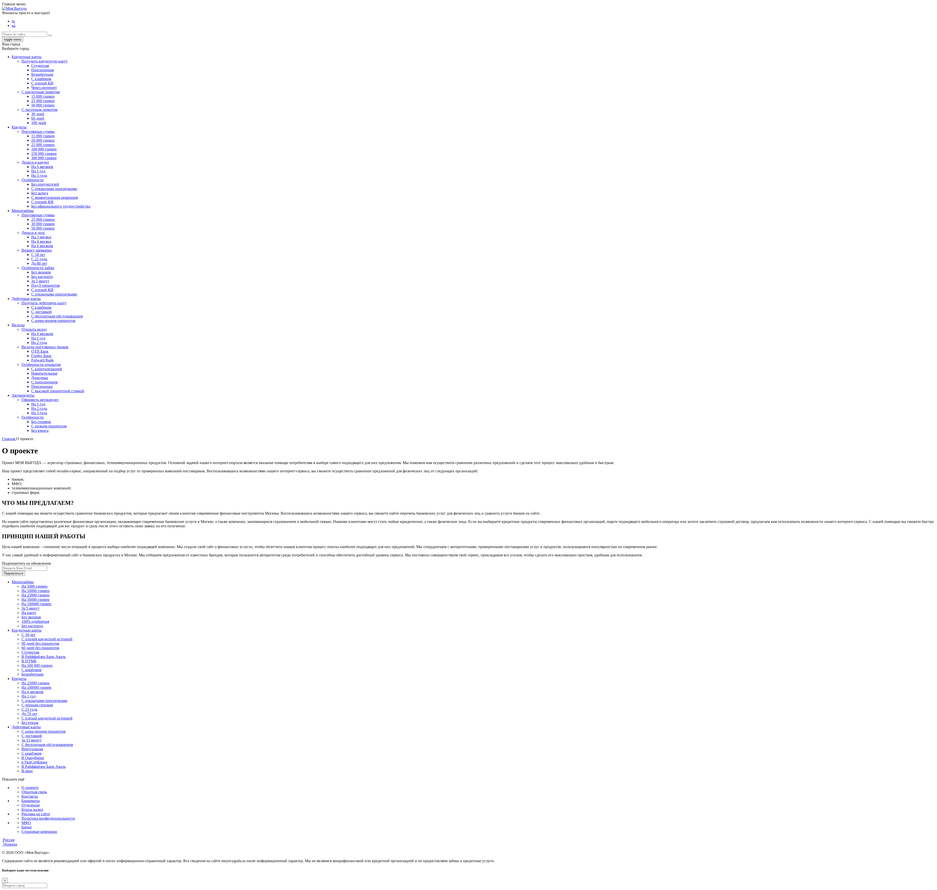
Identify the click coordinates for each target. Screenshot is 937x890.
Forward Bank (42, 360)
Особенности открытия (41, 364)
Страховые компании (39, 831)
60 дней (37, 118)
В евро (27, 771)
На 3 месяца (41, 237)
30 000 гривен (43, 224)
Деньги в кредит (35, 162)
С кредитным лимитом (40, 92)
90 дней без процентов (40, 643)
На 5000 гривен (34, 586)
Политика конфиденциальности (48, 818)
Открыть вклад (34, 329)
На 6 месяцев (42, 167)
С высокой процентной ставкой (57, 391)
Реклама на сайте (35, 814)
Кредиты (19, 127)
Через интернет (44, 87)
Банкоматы (30, 801)
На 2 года (39, 342)
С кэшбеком (41, 79)
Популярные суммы (38, 131)
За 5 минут (40, 281)
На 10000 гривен (35, 591)
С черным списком (37, 705)
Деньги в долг (33, 233)
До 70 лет (29, 714)
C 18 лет (28, 635)
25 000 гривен (43, 101)
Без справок (41, 422)
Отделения (30, 805)
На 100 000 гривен (36, 665)
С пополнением (44, 382)
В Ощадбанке (32, 758)
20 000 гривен (43, 140)
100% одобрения (35, 621)
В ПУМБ (28, 661)
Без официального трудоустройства (60, 206)
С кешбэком (31, 670)
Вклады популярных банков (44, 347)
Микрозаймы (23, 211)
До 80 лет (39, 263)
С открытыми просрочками (54, 189)
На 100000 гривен (36, 604)
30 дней (37, 114)
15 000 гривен (43, 96)
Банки (26, 827)
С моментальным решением (54, 197)
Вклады (18, 325)
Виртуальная (32, 749)
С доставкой (41, 312)
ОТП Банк (40, 351)
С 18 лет (38, 255)
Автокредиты (23, 395)
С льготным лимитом (39, 109)
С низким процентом (49, 426)
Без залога (39, 193)
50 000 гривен (43, 105)
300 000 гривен (44, 158)
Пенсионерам (42, 70)
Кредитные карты (26, 57)
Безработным (42, 74)
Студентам (40, 66)
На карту (28, 613)
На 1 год (38, 171)
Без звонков (41, 272)
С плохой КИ (42, 83)
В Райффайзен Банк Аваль (43, 657)
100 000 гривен (44, 149)
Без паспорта (42, 277)
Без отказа (29, 722)
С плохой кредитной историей (46, 639)
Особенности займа (37, 268)
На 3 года (39, 175)
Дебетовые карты (26, 299)
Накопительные (44, 373)
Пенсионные (42, 386)
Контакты (29, 796)
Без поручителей (45, 184)
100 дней (38, 123)
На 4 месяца (41, 241)
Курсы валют (32, 809)
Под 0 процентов (45, 285)
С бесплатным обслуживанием (57, 316)
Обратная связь (34, 792)
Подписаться (13, 573)
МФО (26, 823)
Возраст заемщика (36, 250)
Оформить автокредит (40, 400)
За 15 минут (31, 740)
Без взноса (40, 430)
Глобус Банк (41, 356)
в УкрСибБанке (34, 762)
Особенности (32, 180)
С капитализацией (46, 369)
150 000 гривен (44, 153)
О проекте (30, 787)
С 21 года (39, 259)
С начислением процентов (53, 320)
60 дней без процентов (40, 648)
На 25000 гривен (35, 595)
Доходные (39, 378)
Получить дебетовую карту (44, 303)
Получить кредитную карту (44, 61)
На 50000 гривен (35, 599)
